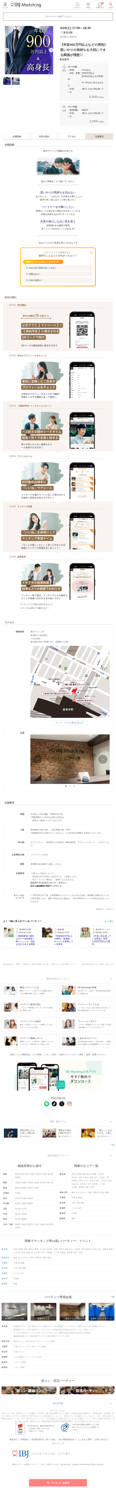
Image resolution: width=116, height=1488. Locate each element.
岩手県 (18, 1198)
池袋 (91, 1177)
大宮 (73, 1203)
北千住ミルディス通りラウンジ (83, 1330)
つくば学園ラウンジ (22, 1357)
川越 (78, 1203)
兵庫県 (30, 1183)
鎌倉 (107, 1192)
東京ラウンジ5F (50, 1326)
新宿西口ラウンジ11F (22, 1326)
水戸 (79, 1208)
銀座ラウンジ (37, 1326)
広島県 (24, 1214)
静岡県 (24, 1188)
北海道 (18, 1193)
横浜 (73, 1192)
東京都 (18, 1174)
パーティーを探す (60, 1483)
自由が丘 (75, 1184)
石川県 (24, 1209)
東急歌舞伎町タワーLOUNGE (26, 1336)
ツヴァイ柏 (29, 1346)
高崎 (73, 1218)
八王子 (88, 1184)
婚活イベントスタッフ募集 (71, 1055)
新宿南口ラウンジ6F (22, 1330)
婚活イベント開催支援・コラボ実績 (26, 1055)
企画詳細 (17, 136)
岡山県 (18, 1214)
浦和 (82, 1203)
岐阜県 (30, 1188)
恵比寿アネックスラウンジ (42, 1330)
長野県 (30, 1203)
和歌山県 (49, 1183)
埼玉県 (38, 1174)
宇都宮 (74, 1213)
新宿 (73, 1174)
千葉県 (32, 1174)
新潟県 (18, 1203)
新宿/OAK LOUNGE (61, 1330)
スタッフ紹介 (50, 1055)
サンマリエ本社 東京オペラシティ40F (53, 1336)
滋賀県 (36, 1183)
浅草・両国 (89, 1187)
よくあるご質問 (85, 1439)
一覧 (112, 1145)
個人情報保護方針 (67, 1439)
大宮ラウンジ (19, 1352)
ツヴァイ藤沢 (49, 1341)
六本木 (86, 1177)
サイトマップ (58, 1443)
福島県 (30, 1198)
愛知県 (18, 1188)
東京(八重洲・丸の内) (95, 1174)
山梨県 (24, 1203)
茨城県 (44, 1174)
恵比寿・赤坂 (77, 1177)
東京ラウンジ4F (84, 1326)
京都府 (24, 1183)
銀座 (84, 1174)
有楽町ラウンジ (98, 1326)
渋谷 (110, 1181)
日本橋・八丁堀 (98, 1184)
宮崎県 (42, 1224)
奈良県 (42, 1183)
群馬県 (18, 1177)
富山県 (18, 1209)
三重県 (36, 1188)
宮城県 (24, 1198)
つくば (74, 1208)
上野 (107, 1177)
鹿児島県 (49, 1224)
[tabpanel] (29, 50)
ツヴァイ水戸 (36, 1357)
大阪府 (18, 1183)
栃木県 (50, 1174)
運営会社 (13, 1439)
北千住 (80, 1181)
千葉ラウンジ (19, 1346)
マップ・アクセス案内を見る (68, 723)
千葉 (73, 1197)
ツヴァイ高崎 (19, 1367)
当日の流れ (44, 136)
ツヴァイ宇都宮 (20, 1362)
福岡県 (18, 1224)
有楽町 (78, 1174)
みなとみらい (81, 1192)
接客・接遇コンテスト (96, 1055)
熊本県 (30, 1224)
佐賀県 (24, 1224)
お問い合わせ (100, 1439)
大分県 (36, 1224)
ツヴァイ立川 (46, 1333)
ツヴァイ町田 (58, 1333)
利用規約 (24, 1439)
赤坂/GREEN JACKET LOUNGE (77, 1333)
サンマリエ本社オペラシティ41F (27, 1333)
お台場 (82, 1184)
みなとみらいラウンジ (34, 1341)
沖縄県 (18, 1228)
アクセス (72, 136)
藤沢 (103, 1192)
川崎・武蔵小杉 (94, 1192)
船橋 (80, 1197)
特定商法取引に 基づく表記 (44, 1439)
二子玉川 (103, 1181)
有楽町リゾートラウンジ (67, 1326)
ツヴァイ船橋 (40, 1346)
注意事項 (99, 136)
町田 (97, 1181)
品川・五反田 (99, 1177)
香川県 (18, 1219)
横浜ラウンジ (19, 1341)
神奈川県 (25, 1174)
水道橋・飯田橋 (78, 1187)
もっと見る (109, 921)
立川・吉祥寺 (89, 1181)
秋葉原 (74, 1181)
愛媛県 (24, 1219)
